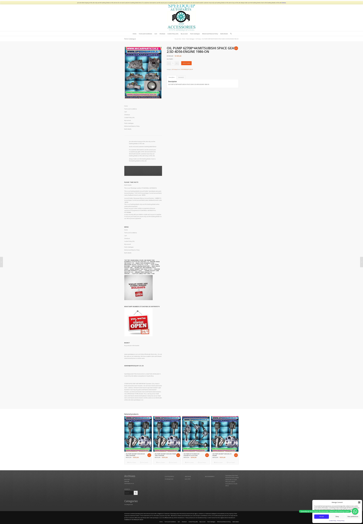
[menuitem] (134, 33)
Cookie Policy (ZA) (129, 241)
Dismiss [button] (284, 2)
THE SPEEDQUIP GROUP (187, 69)
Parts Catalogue (130, 39)
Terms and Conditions (130, 233)
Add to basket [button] (132, 462)
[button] (359, 502)
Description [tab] (172, 77)
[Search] (230, 33)
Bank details (127, 253)
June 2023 (127, 479)
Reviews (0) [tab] (181, 77)
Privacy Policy (340, 520)
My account (127, 244)
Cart (125, 235)
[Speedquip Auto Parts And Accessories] (181, 17)
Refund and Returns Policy (132, 250)
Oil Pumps (174, 69)
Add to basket (186, 63)
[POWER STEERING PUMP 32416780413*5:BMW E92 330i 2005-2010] (361, 262)
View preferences (352, 516)
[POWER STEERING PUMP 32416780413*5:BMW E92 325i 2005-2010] (1, 262)
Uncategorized (128, 504)
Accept (321, 516)
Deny (337, 516)
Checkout (127, 238)
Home (126, 230)
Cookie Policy (332, 520)
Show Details (144, 462)
